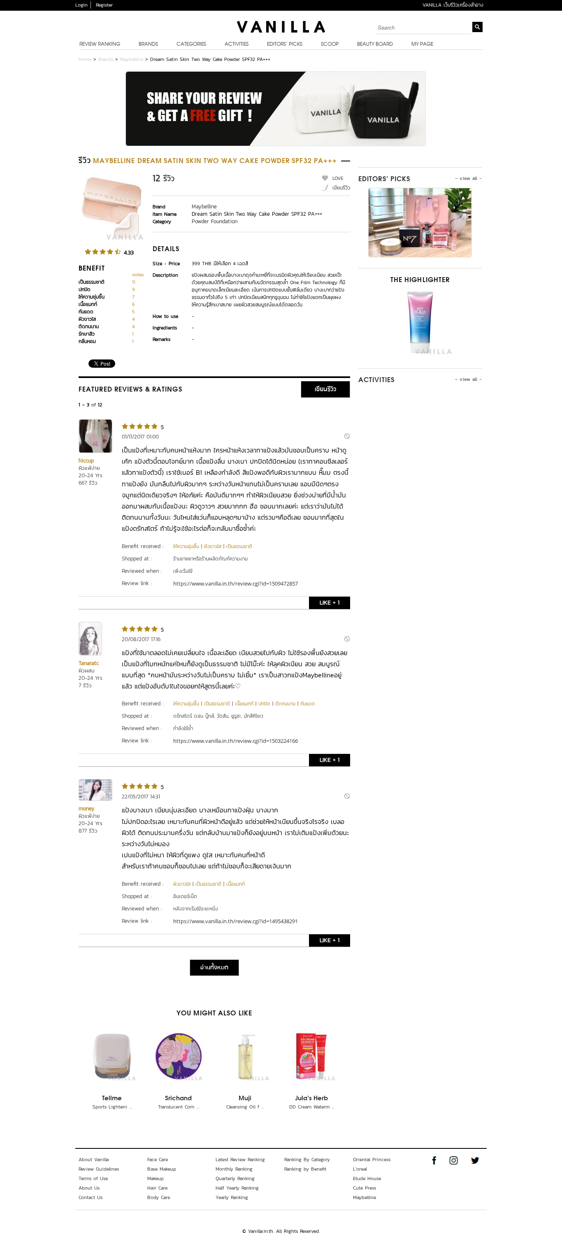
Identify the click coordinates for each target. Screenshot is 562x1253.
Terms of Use (93, 1178)
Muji (245, 1098)
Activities (236, 44)
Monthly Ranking (234, 1169)
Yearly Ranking (232, 1197)
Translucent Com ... (178, 1107)
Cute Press (364, 1188)
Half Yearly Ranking (237, 1188)
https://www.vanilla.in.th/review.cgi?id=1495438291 (235, 921)
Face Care (157, 1159)
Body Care (158, 1197)
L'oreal (360, 1169)
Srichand (178, 1098)
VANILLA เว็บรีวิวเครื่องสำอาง (453, 5)
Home (85, 59)
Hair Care (157, 1188)
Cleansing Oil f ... (245, 1107)
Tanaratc (89, 663)
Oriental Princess (371, 1159)
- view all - (468, 178)
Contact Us (90, 1197)
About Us (89, 1188)
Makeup (155, 1178)
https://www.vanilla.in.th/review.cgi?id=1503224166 (235, 740)
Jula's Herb (311, 1098)
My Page (422, 44)
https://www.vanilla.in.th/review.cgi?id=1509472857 (235, 583)
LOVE (338, 178)
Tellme (112, 1098)
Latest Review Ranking (240, 1159)
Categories (191, 44)
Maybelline (131, 59)
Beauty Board (375, 44)
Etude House (367, 1178)
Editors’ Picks (284, 44)
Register (104, 5)
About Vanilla (94, 1159)
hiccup (86, 460)
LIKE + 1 (329, 602)
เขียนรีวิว (341, 187)
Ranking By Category (307, 1159)
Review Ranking (99, 44)
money (87, 808)
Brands (148, 44)
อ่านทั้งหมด (214, 967)
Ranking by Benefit (305, 1169)
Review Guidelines (99, 1169)
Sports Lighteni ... (112, 1107)
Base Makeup (161, 1169)
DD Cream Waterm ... (311, 1107)
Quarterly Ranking (235, 1178)
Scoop (330, 44)
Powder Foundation (214, 221)
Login (81, 5)
